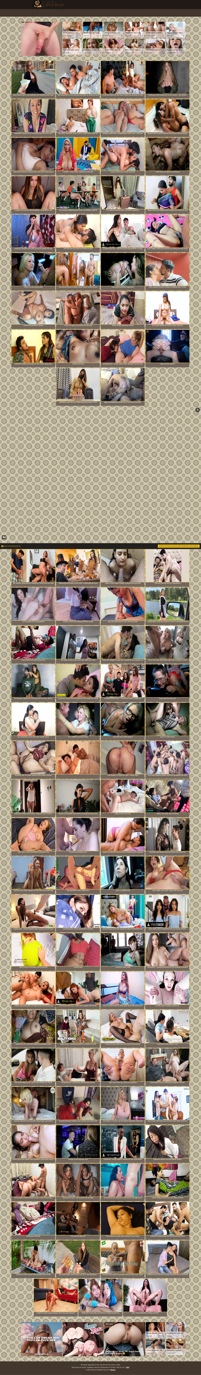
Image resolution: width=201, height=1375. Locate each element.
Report (112, 1370)
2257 (127, 1367)
